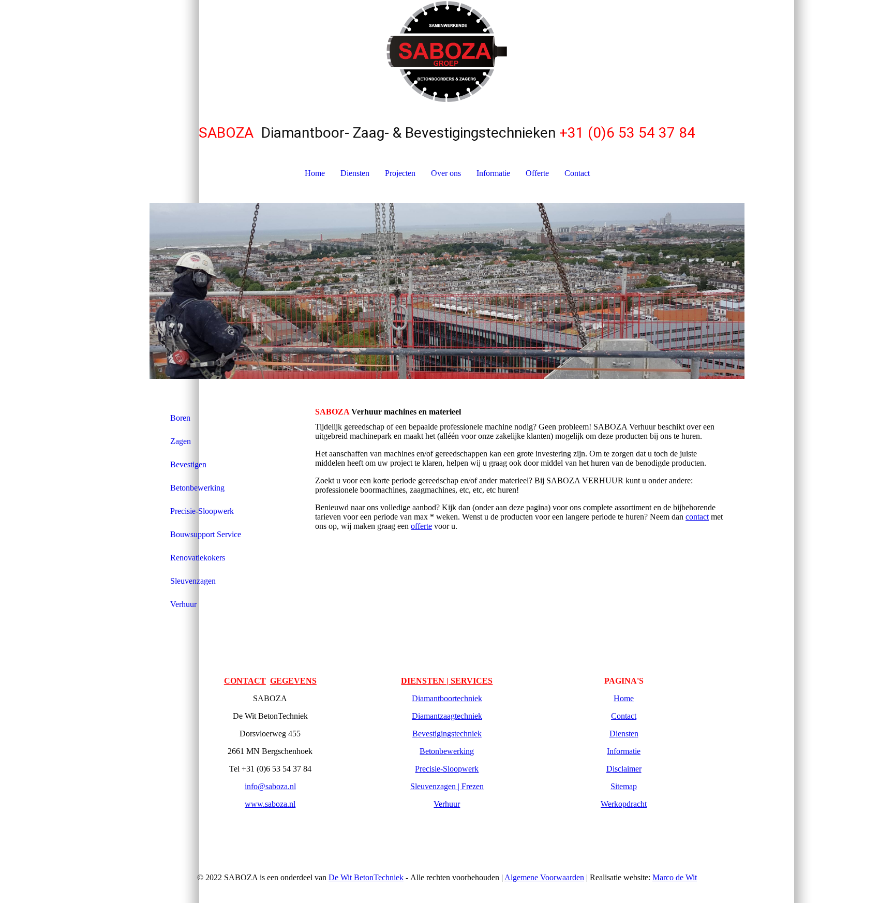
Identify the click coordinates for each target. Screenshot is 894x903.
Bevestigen (188, 464)
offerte (421, 526)
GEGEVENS (293, 680)
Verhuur (183, 604)
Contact (577, 173)
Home (315, 173)
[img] (447, 51)
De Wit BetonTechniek (366, 877)
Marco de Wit (674, 877)
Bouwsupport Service (205, 534)
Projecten (400, 173)
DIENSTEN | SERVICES (447, 680)
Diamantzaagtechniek (447, 716)
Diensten (354, 173)
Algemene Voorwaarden (544, 877)
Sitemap (623, 786)
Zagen (180, 441)
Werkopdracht (624, 804)
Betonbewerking (197, 487)
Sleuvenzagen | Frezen (447, 786)
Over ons (446, 173)
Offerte (537, 173)
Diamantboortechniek (447, 698)
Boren (180, 417)
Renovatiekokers (197, 557)
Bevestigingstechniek (447, 733)
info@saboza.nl (270, 786)
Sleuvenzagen (193, 580)
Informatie (493, 173)
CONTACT (245, 680)
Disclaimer (624, 768)
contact (697, 516)
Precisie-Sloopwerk (202, 511)
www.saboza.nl (270, 804)
